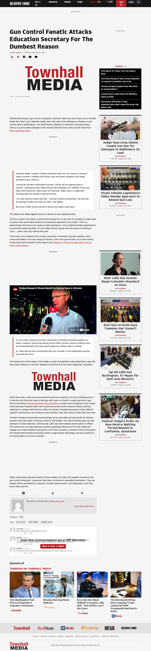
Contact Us (52, 636)
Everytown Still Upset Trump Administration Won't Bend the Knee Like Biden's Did (120, 104)
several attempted (34, 403)
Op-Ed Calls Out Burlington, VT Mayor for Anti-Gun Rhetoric (120, 375)
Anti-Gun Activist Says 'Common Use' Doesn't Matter (120, 328)
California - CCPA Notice (110, 636)
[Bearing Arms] (20, 3)
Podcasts (60, 636)
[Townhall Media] (19, 646)
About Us (36, 636)
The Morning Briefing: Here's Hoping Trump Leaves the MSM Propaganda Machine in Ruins (124, 605)
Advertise (43, 636)
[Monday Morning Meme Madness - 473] (58, 585)
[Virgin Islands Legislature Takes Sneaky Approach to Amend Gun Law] (120, 179)
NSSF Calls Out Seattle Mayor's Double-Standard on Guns (120, 281)
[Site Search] (138, 2)
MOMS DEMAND (33, 522)
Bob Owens (16, 52)
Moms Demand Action (20, 131)
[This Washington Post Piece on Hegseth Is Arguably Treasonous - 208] (25, 585)
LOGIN (131, 2)
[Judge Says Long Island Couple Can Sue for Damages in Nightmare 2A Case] (120, 128)
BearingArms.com (57, 501)
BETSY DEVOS (20, 522)
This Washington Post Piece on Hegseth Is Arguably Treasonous (22, 603)
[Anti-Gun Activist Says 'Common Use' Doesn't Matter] (120, 311)
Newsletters (69, 636)
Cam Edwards (120, 156)
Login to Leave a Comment (53, 546)
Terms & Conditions (81, 636)
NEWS (21, 517)
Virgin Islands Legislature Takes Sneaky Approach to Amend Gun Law (120, 196)
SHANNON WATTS (46, 522)
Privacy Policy (94, 636)
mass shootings (51, 403)
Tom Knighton (120, 288)
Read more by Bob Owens (84, 506)
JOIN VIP (121, 3)
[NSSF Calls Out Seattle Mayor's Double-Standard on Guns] (120, 264)
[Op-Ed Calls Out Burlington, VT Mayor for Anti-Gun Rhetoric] (120, 358)
